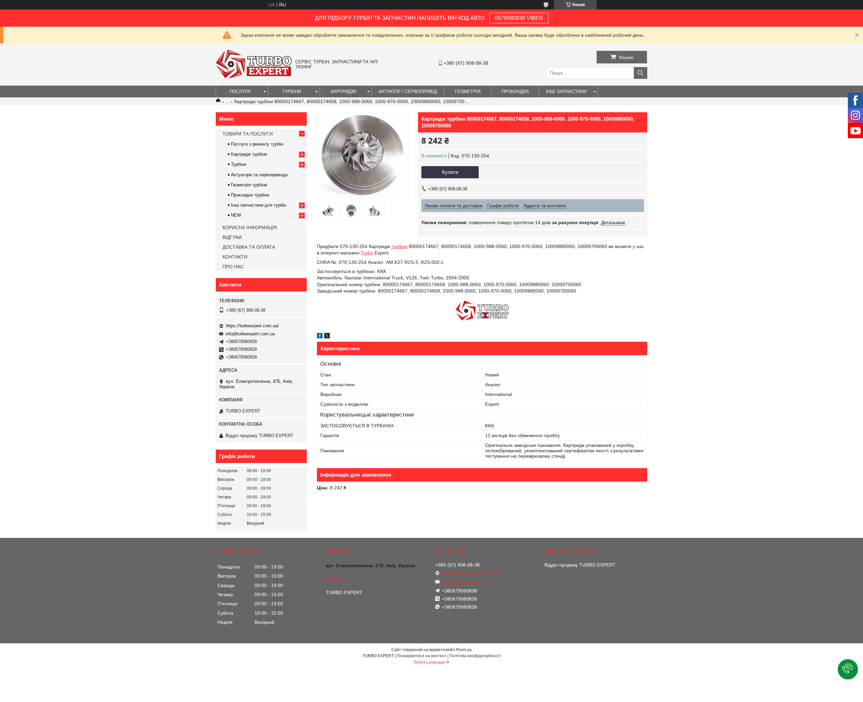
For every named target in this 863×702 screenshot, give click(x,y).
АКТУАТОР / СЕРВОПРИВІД (408, 91)
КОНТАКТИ (234, 257)
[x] (327, 336)
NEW (236, 215)
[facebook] (320, 336)
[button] (848, 669)
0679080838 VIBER (519, 18)
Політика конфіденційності (475, 655)
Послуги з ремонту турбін (257, 144)
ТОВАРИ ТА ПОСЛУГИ (247, 133)
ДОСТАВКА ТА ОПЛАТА (248, 247)
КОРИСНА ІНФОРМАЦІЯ (249, 227)
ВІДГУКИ (232, 237)
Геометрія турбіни (249, 184)
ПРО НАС (233, 266)
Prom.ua (464, 649)
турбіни (399, 246)
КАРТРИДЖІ (343, 91)
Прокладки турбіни (250, 194)
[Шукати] (640, 73)
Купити (450, 172)
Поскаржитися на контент (421, 655)
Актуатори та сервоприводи (259, 174)
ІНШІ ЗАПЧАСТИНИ (566, 91)
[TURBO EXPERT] (254, 77)
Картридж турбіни (249, 154)
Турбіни (238, 164)
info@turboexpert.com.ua (250, 333)
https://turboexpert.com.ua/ (252, 325)
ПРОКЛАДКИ (515, 91)
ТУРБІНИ (291, 91)
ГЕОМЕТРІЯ (467, 91)
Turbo (367, 252)
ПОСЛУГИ (240, 91)
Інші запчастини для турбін (258, 205)
